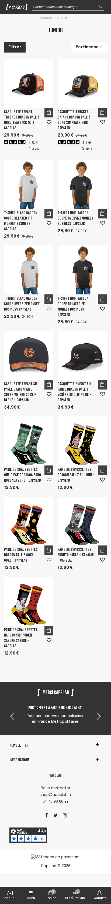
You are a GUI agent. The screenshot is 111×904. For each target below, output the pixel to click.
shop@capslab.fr (55, 795)
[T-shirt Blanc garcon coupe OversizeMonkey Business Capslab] (28, 269)
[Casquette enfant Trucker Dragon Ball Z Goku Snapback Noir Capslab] (28, 83)
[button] (98, 716)
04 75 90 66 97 (56, 802)
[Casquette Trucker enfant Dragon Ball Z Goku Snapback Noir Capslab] (82, 83)
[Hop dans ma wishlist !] (49, 122)
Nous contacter (55, 788)
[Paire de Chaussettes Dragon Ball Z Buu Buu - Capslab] (82, 440)
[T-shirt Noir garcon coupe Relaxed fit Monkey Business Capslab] (82, 269)
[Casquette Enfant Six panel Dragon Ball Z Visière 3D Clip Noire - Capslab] (82, 355)
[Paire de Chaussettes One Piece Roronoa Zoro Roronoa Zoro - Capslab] (28, 440)
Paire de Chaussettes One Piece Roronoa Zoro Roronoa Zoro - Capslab (22, 475)
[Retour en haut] (100, 876)
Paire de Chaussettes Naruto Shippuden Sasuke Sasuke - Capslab (21, 638)
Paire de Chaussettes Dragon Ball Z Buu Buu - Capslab (76, 475)
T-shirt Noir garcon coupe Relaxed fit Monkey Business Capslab (73, 306)
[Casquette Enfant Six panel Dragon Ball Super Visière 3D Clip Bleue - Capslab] (28, 355)
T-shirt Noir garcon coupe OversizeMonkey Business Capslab (75, 218)
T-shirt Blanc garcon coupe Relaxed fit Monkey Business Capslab (20, 221)
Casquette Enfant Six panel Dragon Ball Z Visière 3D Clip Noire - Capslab (74, 392)
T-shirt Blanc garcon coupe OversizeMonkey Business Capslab (22, 304)
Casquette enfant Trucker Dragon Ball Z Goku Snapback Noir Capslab (21, 120)
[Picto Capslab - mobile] (17, 8)
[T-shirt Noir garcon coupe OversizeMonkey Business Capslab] (82, 184)
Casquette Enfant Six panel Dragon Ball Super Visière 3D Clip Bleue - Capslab (21, 392)
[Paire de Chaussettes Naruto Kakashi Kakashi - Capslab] (82, 521)
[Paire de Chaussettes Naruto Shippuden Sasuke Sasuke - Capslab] (28, 601)
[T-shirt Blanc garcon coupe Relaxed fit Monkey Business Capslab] (28, 184)
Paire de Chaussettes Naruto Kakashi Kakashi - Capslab (75, 555)
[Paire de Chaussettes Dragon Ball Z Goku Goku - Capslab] (28, 521)
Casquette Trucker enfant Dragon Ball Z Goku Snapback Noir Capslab (74, 120)
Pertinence (87, 47)
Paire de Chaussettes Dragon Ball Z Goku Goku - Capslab (21, 555)
